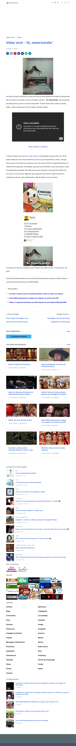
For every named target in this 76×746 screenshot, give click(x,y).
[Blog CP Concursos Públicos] (23, 569)
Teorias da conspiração (21, 517)
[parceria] (22, 580)
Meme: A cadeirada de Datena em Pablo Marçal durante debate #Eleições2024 (37, 302)
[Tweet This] (11, 53)
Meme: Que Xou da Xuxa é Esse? (20, 420)
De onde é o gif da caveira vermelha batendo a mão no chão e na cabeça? (36, 294)
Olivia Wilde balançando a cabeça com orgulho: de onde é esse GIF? (34, 298)
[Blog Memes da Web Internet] (11, 569)
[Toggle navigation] (68, 2)
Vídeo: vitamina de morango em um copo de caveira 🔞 (33, 538)
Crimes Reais (18, 498)
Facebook (37, 160)
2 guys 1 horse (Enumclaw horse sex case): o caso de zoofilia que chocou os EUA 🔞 (42, 529)
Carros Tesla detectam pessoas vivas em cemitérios (31, 720)
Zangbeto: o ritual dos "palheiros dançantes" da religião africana (36, 520)
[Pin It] (15, 53)
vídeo (11, 96)
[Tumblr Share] (22, 53)
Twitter (17, 489)
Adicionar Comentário (20, 336)
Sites (16, 470)
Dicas (16, 480)
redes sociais (33, 156)
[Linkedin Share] (18, 53)
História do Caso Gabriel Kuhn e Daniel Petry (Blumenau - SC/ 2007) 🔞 (37, 501)
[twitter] (55, 2)
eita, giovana (59, 268)
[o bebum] (33, 580)
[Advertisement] (38, 21)
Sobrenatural (18, 554)
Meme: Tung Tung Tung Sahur (19, 364)
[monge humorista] (11, 580)
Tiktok (33, 545)
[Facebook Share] (7, 53)
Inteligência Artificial (20, 545)
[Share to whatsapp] (26, 53)
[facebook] (52, 2)
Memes (29, 545)
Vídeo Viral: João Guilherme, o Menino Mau (29, 510)
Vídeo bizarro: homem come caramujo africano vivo (32, 711)
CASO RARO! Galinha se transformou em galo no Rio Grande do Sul (36, 702)
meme (18, 268)
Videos (17, 508)
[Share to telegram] (29, 53)
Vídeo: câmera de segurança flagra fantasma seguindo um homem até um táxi (40, 557)
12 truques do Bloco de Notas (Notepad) (28, 482)
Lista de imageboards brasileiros (25, 473)
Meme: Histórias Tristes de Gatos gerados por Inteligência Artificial (53, 393)
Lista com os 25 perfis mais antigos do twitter (30, 492)
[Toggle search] (65, 2)
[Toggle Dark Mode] (61, 2)
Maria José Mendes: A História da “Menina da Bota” (53, 365)
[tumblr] (58, 2)
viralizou (28, 100)
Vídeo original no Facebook (38, 147)
